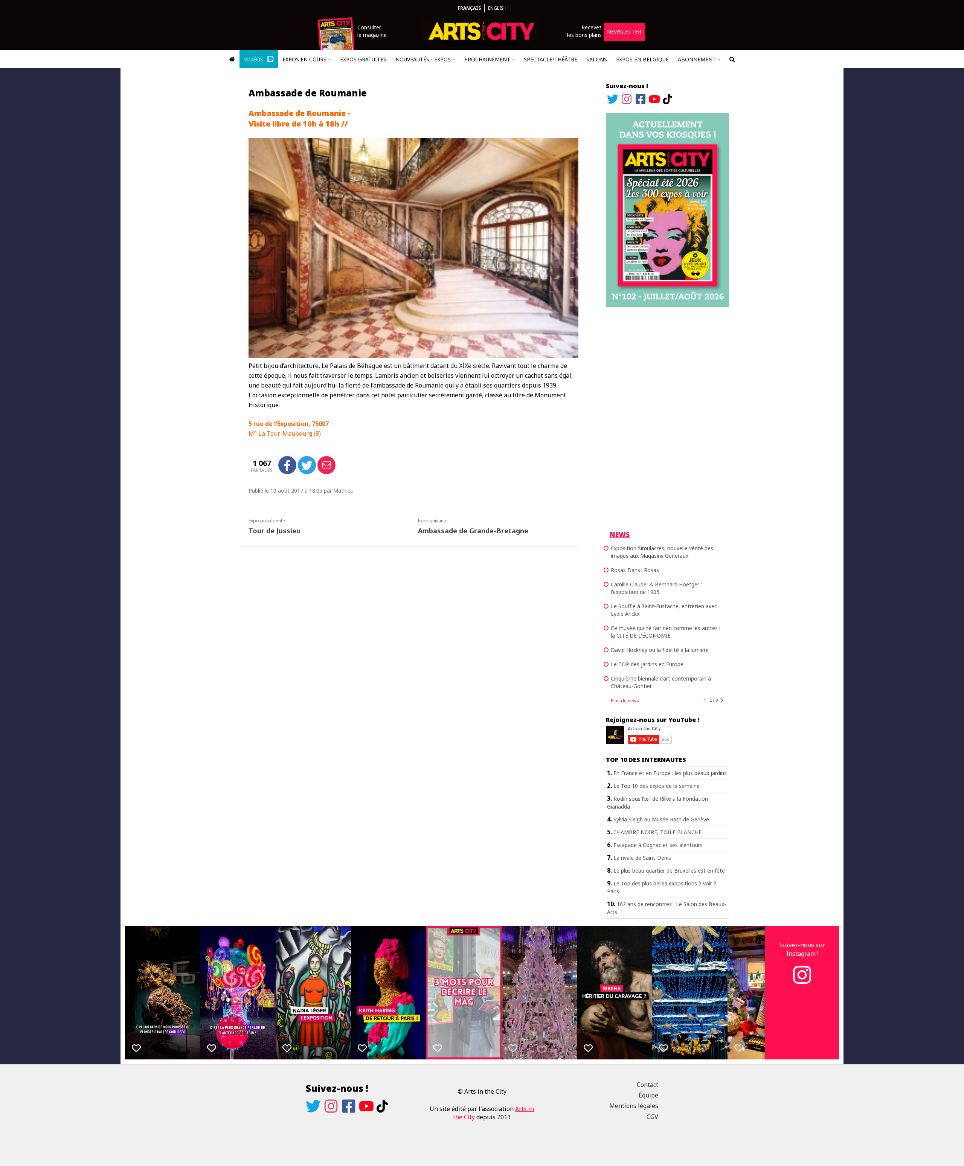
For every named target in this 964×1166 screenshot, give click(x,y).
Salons (596, 59)
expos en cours (304, 59)
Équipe (648, 1095)
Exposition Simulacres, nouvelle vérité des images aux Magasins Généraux (662, 552)
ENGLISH (497, 8)
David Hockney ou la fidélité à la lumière (660, 649)
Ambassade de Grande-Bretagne (473, 530)
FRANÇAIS (469, 8)
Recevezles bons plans (584, 31)
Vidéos (254, 59)
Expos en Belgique (642, 59)
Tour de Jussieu (274, 530)
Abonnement (697, 59)
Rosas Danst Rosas (635, 570)
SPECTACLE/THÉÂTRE (550, 59)
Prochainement (487, 59)
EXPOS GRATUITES (363, 59)
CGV (652, 1117)
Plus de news (625, 700)
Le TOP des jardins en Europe (647, 664)
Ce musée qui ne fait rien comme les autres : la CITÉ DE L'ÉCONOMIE (665, 631)
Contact (647, 1085)
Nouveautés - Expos (423, 59)
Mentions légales (633, 1106)
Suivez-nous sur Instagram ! (802, 949)
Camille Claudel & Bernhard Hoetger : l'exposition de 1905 (656, 588)
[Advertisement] (667, 365)
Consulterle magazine (372, 31)
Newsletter (624, 31)
